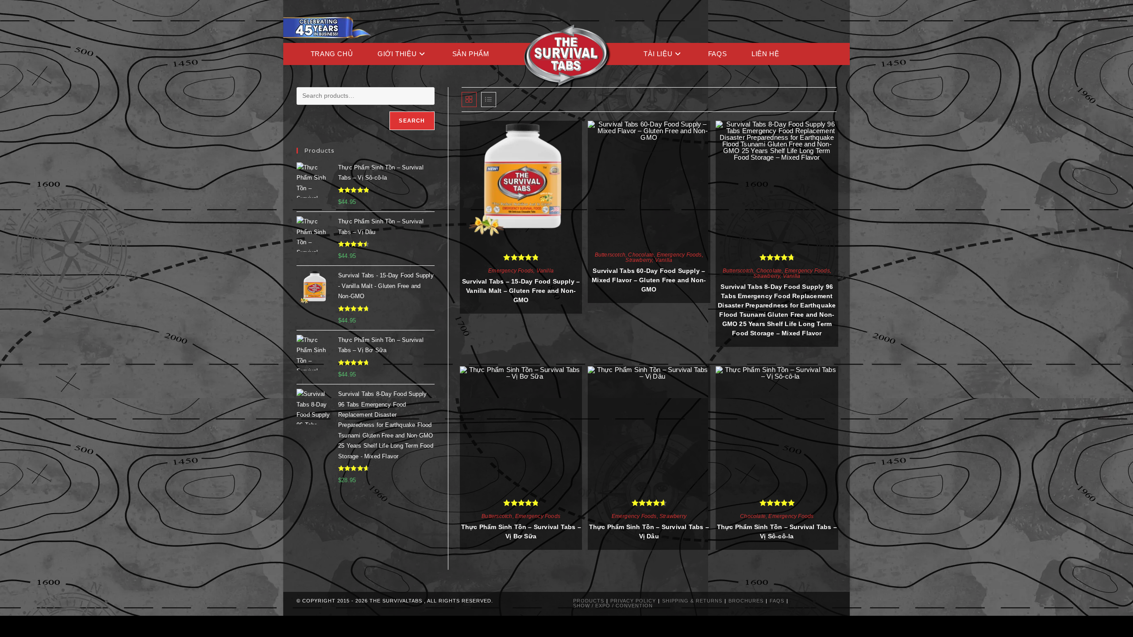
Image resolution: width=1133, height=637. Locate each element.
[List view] (488, 99)
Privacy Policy (633, 600)
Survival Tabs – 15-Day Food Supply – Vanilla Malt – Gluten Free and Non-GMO (521, 290)
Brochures (745, 600)
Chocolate (641, 255)
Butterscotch (610, 255)
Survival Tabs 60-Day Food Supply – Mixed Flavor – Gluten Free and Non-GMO (649, 280)
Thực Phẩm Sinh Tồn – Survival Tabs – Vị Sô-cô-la (777, 531)
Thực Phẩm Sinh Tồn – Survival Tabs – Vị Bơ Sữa (521, 531)
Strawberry (638, 260)
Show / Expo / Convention (613, 605)
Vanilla (545, 271)
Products (588, 600)
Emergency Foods (510, 271)
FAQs (777, 600)
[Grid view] (469, 99)
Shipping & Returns (692, 600)
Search (412, 121)
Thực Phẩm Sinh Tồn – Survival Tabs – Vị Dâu (649, 531)
